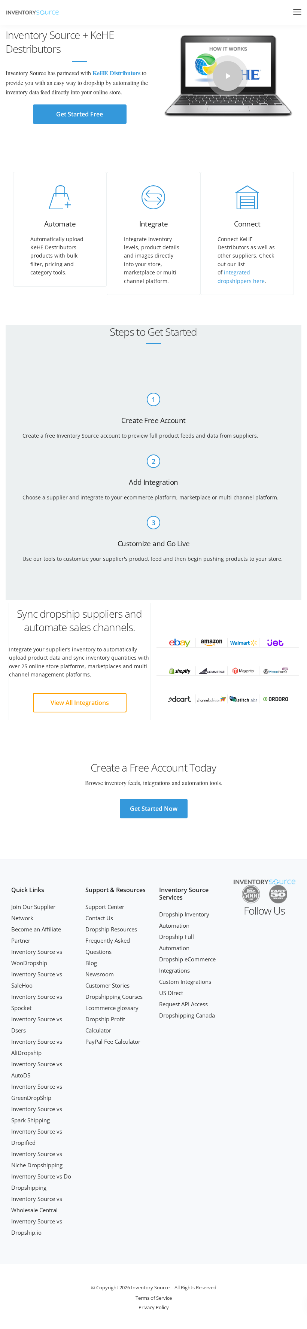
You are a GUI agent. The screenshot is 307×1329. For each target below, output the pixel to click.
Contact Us (99, 918)
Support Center (104, 906)
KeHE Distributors (116, 73)
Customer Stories (107, 985)
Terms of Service (154, 1298)
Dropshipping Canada (187, 1015)
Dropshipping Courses (114, 996)
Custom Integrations (185, 981)
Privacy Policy (154, 1307)
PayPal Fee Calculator (112, 1041)
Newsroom (99, 974)
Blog (91, 963)
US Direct (171, 993)
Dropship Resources (111, 929)
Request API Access (183, 1004)
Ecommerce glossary (112, 1008)
